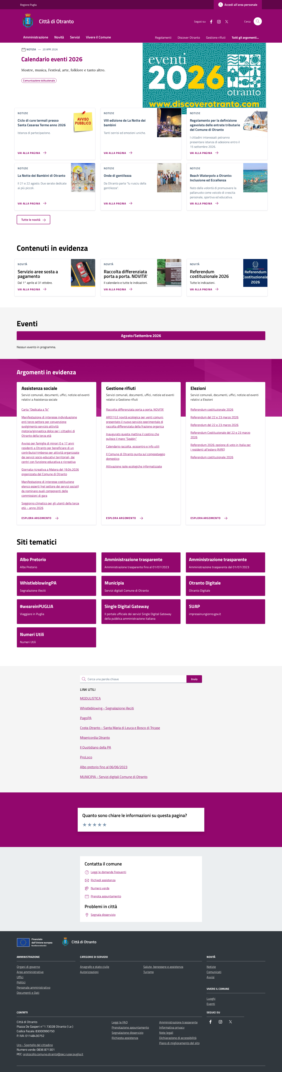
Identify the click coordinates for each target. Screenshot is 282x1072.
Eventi (211, 1003)
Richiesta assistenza (125, 1037)
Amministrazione (35, 37)
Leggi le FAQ (120, 1022)
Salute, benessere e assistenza (163, 966)
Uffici (20, 977)
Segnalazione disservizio (127, 1032)
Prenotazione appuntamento (130, 1027)
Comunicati (214, 972)
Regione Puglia (28, 5)
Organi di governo (28, 966)
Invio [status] (194, 679)
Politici (21, 982)
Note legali (166, 1032)
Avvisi (210, 977)
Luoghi (211, 998)
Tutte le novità (31, 219)
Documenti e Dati (28, 992)
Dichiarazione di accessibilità (177, 1037)
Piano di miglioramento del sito (179, 1043)
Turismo (148, 972)
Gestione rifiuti (216, 37)
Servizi (75, 37)
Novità (59, 37)
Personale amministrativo (33, 987)
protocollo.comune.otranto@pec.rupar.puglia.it (53, 1054)
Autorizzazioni (89, 972)
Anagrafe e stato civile (94, 966)
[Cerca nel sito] (258, 21)
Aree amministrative (30, 972)
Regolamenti (163, 37)
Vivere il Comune (98, 37)
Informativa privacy (172, 1027)
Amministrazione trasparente (178, 1022)
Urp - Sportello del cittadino (35, 1045)
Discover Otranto (189, 37)
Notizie (211, 966)
